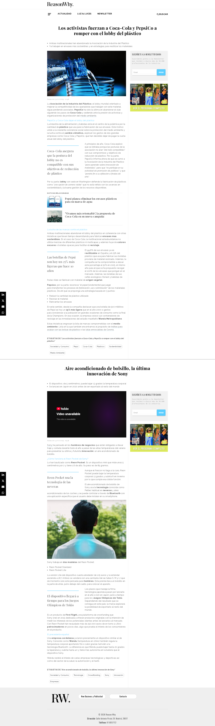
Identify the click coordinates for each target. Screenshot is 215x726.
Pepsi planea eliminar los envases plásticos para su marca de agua (91, 200)
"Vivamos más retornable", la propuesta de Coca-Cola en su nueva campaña (90, 215)
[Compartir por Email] (3, 307)
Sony (50, 445)
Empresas (54, 682)
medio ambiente (88, 116)
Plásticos (101, 347)
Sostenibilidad (115, 347)
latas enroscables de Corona (100, 330)
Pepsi (76, 347)
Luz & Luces (84, 14)
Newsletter (104, 14)
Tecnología (78, 675)
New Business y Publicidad (92, 696)
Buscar (163, 14)
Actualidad (64, 14)
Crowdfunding (94, 675)
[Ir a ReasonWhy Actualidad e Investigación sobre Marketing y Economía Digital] (60, 4)
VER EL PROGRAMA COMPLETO (149, 108)
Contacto (123, 696)
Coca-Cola (87, 347)
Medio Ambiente (57, 353)
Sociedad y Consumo (59, 347)
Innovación (118, 675)
